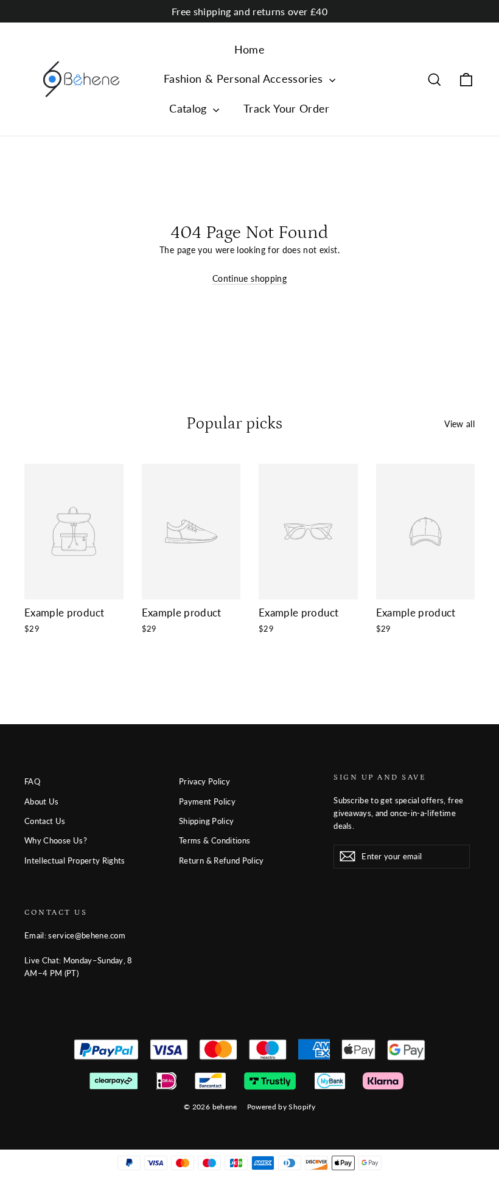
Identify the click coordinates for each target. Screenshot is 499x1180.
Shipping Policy (206, 821)
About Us (41, 801)
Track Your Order (286, 108)
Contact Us (45, 821)
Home (249, 49)
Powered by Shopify (281, 1106)
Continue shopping (249, 278)
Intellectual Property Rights (74, 860)
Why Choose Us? (55, 840)
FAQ (32, 781)
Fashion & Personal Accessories (245, 78)
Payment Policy (207, 801)
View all (459, 424)
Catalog (189, 108)
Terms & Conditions (214, 840)
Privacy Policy (204, 781)
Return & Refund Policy (221, 860)
